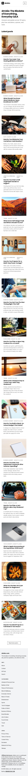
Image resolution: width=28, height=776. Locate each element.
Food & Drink (5, 720)
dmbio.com (5, 653)
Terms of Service (6, 736)
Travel (3, 722)
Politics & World (5, 708)
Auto (3, 725)
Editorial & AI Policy (6, 745)
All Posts (4, 671)
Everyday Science (6, 693)
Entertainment (5, 699)
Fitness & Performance (7, 688)
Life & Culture (5, 717)
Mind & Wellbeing (6, 691)
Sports (3, 702)
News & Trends (5, 696)
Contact (4, 668)
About (3, 665)
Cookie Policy (5, 739)
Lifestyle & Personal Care (8, 682)
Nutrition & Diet (5, 685)
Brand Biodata (5, 714)
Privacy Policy (5, 733)
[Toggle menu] (24, 3)
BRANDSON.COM (10, 771)
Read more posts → (14, 643)
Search (3, 674)
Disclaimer (4, 742)
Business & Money (6, 711)
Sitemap (4, 748)
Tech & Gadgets (6, 705)
